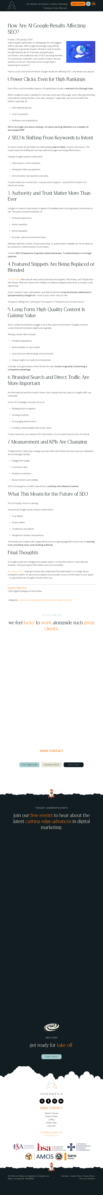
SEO (71, 600)
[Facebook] (48, 1101)
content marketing (27, 600)
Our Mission (32, 4)
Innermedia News (60, 600)
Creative (53, 4)
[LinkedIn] (60, 1101)
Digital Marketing (43, 600)
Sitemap (64, 1176)
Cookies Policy (76, 1176)
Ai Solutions (43, 4)
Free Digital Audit (29, 764)
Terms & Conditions (87, 1178)
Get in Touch (73, 764)
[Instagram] (54, 1101)
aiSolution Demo (51, 764)
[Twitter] (42, 1101)
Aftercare (63, 8)
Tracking (47, 8)
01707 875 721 (51, 1135)
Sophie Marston (17, 588)
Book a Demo (78, 4)
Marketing (62, 4)
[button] (88, 4)
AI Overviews (14, 279)
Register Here (18, 907)
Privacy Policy (88, 1176)
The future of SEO (16, 571)
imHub (55, 8)
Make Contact (51, 1056)
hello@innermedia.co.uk (52, 1132)
